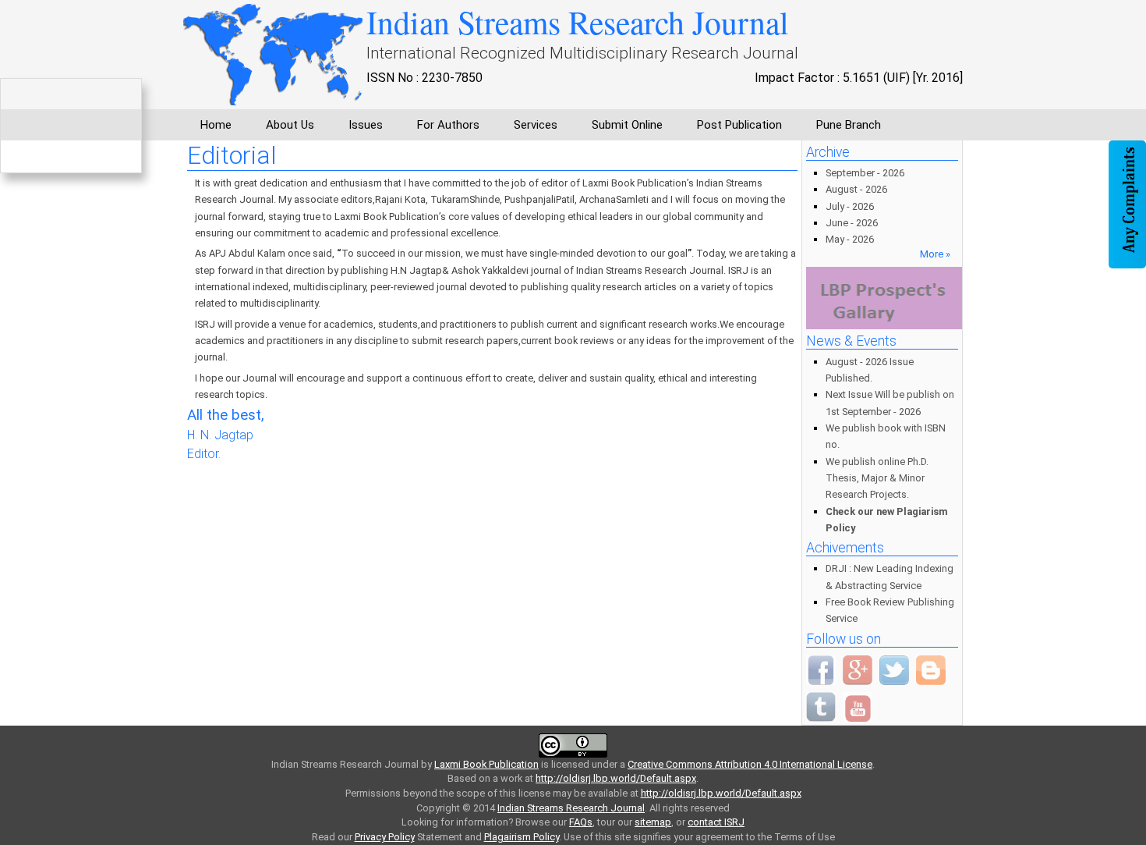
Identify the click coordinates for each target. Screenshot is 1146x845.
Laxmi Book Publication (486, 764)
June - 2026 (852, 223)
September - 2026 (865, 173)
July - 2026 (850, 206)
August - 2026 (856, 189)
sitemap (653, 822)
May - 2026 (850, 239)
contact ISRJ (716, 822)
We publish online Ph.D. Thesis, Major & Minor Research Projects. (877, 478)
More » (935, 254)
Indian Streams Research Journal (571, 808)
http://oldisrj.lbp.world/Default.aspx (616, 778)
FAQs (580, 822)
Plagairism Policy (521, 837)
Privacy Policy (385, 837)
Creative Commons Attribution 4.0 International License (750, 764)
